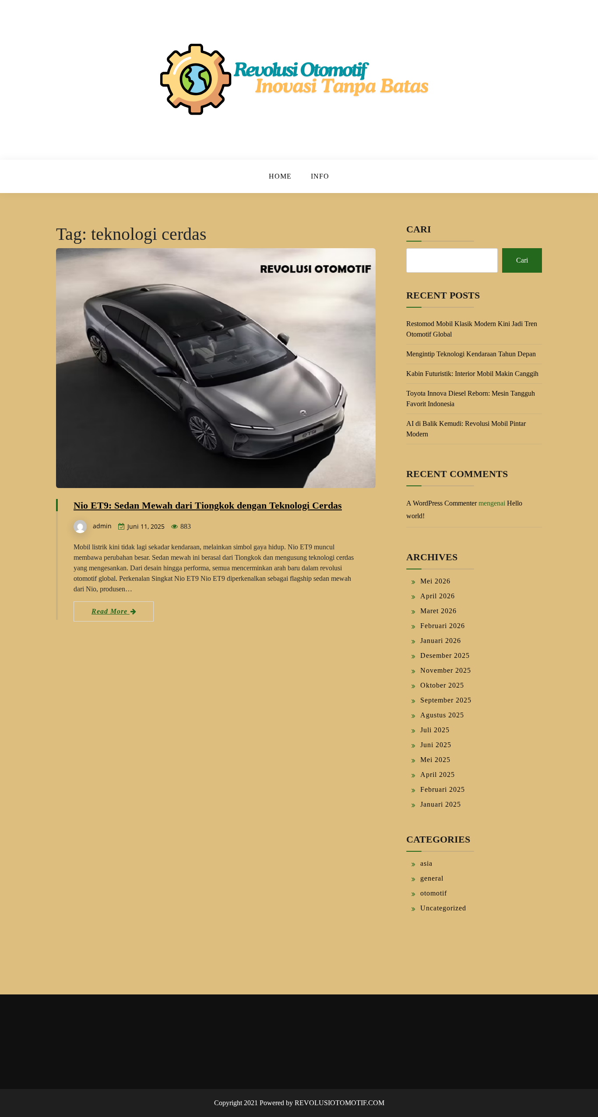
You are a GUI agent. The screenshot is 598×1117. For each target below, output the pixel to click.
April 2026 (437, 596)
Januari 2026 (440, 640)
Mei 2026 (435, 581)
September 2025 (445, 700)
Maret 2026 (438, 611)
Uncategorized (443, 908)
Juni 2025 (435, 744)
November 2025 (445, 670)
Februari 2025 (442, 789)
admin (102, 526)
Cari (418, 229)
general (431, 878)
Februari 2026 (442, 625)
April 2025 (437, 774)
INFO (320, 176)
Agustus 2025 (442, 715)
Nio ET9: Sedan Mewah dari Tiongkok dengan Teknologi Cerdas (208, 505)
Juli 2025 (435, 730)
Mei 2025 (435, 759)
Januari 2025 (440, 804)
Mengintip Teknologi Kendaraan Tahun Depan (471, 354)
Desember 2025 (445, 655)
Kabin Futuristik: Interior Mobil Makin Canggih (472, 373)
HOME (280, 176)
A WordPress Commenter (441, 503)
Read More (110, 611)
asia (426, 863)
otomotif (433, 893)
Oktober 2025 (442, 685)
